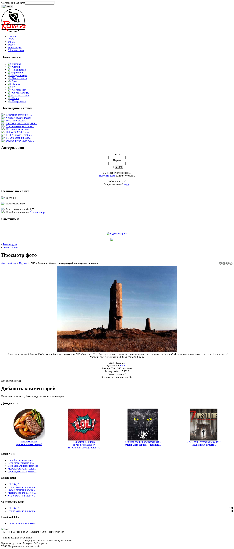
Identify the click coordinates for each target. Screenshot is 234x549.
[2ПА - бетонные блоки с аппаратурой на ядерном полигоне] (117, 351)
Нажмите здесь (107, 175)
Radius (123, 365)
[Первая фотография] (220, 264)
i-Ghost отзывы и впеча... (21, 490)
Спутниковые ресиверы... (20, 126)
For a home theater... (16, 120)
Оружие (23, 263)
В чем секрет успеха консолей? (203, 443)
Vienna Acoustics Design (18, 117)
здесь (126, 184)
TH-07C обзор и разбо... (19, 135)
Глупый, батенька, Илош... (22, 471)
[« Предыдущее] (224, 264)
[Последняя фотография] (231, 264)
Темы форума (10, 244)
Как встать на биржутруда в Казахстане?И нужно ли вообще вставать (84, 444)
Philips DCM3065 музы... (19, 132)
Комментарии (10, 247)
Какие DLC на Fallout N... (21, 495)
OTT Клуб (13, 484)
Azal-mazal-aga (38, 212)
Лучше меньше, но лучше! (22, 487)
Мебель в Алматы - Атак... (22, 468)
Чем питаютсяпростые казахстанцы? (29, 443)
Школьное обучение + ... (19, 114)
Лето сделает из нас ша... (21, 463)
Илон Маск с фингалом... (21, 460)
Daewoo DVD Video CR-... (20, 140)
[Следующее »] (227, 264)
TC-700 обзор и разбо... (18, 137)
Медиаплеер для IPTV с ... (22, 492)
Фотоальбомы (8, 263)
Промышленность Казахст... (23, 523)
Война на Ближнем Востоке (23, 465)
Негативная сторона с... (19, 129)
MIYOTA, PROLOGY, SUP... (21, 123)
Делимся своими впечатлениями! (143, 443)
